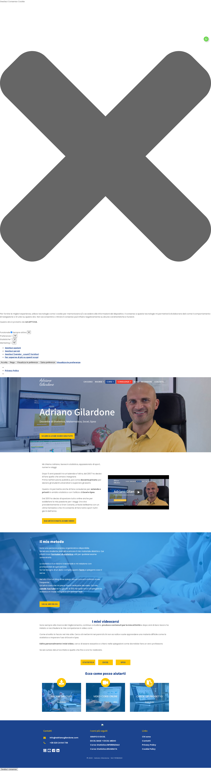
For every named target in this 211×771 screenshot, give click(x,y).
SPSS (115, 702)
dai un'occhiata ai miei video (59, 521)
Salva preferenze (47, 362)
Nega (12, 362)
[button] (105, 156)
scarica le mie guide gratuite (57, 436)
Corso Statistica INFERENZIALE (105, 744)
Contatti (159, 382)
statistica (88, 662)
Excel (107, 702)
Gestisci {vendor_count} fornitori (22, 354)
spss (123, 662)
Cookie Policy (149, 749)
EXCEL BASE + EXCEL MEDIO (103, 740)
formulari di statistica (62, 554)
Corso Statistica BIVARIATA (103, 749)
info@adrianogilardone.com (64, 737)
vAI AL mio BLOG (50, 604)
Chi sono (88, 382)
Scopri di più (61, 702)
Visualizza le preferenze (27, 362)
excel (105, 662)
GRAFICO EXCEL (97, 736)
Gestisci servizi (12, 351)
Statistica (97, 702)
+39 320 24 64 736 (59, 742)
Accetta (4, 362)
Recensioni (146, 382)
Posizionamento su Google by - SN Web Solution (105, 761)
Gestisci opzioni (13, 348)
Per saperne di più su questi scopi (21, 357)
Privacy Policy (12, 370)
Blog (136, 382)
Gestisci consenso (9, 769)
